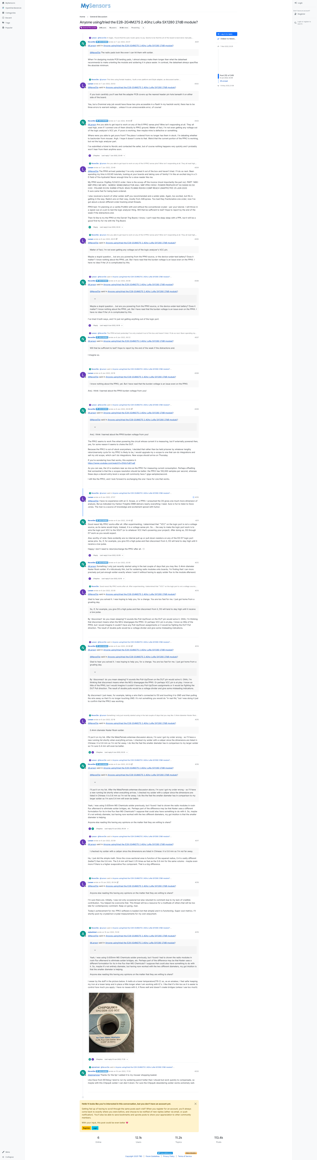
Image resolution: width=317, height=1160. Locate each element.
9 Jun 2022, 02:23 (123, 764)
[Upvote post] (187, 72)
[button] (12, 1152)
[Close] (195, 1103)
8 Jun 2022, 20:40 (123, 520)
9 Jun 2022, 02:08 (123, 646)
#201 (197, 42)
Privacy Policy (168, 1156)
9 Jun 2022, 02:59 (108, 841)
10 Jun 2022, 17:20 (123, 1071)
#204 (197, 167)
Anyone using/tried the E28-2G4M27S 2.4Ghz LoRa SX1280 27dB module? (138, 45)
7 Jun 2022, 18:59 (123, 121)
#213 (197, 591)
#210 (197, 497)
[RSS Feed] (143, 27)
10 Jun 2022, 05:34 (108, 882)
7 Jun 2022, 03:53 (108, 84)
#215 (197, 720)
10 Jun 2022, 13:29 (112, 932)
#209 (197, 409)
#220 (197, 1071)
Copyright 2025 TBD (133, 1156)
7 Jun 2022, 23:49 (108, 167)
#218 (197, 882)
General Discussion (89, 28)
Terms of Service (185, 1156)
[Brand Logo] (96, 6)
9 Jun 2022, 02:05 (123, 563)
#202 (197, 84)
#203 (197, 121)
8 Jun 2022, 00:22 (123, 337)
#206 (197, 281)
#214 (197, 646)
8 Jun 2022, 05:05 (123, 409)
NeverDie (91, 42)
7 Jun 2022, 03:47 (123, 42)
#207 (197, 337)
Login (95, 1128)
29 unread (224, 81)
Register (86, 1128)
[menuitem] (304, 3)
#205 (197, 239)
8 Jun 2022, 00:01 (108, 239)
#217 (197, 841)
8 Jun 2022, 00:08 (123, 281)
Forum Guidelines (152, 1156)
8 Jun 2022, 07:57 (108, 497)
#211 (197, 520)
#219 (197, 932)
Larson (94, 38)
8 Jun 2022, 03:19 (108, 373)
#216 (197, 764)
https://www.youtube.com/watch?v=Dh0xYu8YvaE (111, 463)
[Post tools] (196, 72)
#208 (197, 373)
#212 (197, 563)
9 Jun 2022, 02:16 (108, 720)
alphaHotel (92, 932)
